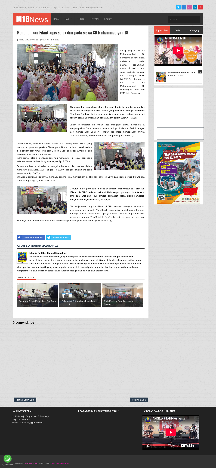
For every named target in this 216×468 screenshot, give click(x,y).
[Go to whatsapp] (8, 459)
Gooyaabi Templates (60, 463)
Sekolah (56, 40)
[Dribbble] (189, 7)
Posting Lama (139, 399)
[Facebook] (184, 7)
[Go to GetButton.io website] (8, 465)
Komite (108, 19)
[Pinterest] (200, 7)
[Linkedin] (195, 7)
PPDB (80, 19)
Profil (67, 19)
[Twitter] (178, 7)
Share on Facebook (33, 237)
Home (56, 19)
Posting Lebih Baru (24, 399)
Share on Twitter (61, 237)
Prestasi (95, 19)
